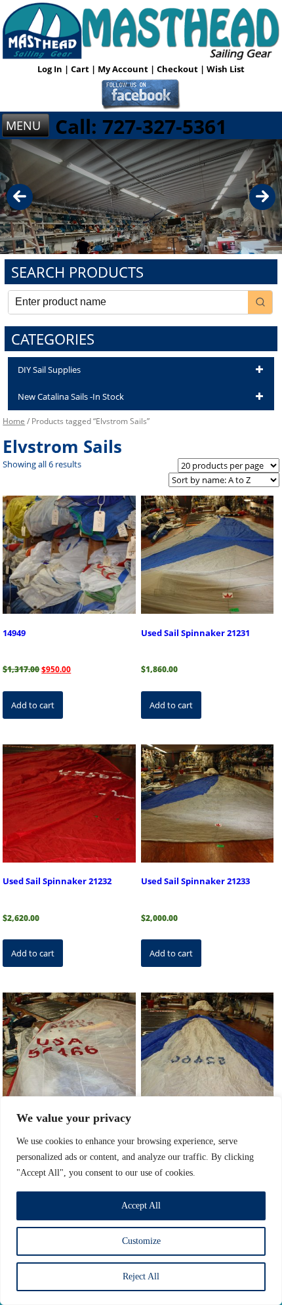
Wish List (226, 69)
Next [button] (262, 197)
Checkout (178, 69)
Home (14, 421)
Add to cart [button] (32, 705)
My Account (124, 69)
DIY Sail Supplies (49, 369)
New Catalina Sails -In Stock (71, 396)
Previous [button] (20, 197)
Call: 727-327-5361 (141, 126)
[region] (141, 1200)
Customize (141, 1241)
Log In (50, 69)
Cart (81, 69)
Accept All (141, 1205)
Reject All (141, 1276)
